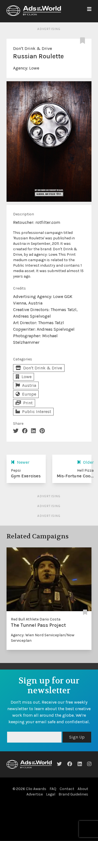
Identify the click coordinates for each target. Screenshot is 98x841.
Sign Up (77, 737)
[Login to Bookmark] (83, 41)
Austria (29, 385)
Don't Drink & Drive (32, 48)
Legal (50, 794)
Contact (67, 788)
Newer (23, 462)
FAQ (53, 788)
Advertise (34, 794)
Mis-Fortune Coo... (75, 475)
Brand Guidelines (73, 794)
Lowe (34, 68)
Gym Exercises (26, 475)
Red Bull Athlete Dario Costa (35, 619)
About (83, 788)
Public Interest (36, 411)
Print (28, 402)
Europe (29, 394)
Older (88, 462)
